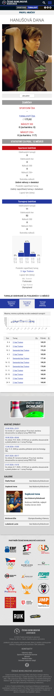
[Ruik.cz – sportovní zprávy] (18, 616)
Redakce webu (27, 658)
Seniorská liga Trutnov (21, 350)
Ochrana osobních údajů (27, 660)
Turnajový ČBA (27, 116)
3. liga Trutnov (27, 271)
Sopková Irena (32, 494)
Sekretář (27, 656)
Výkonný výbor (27, 653)
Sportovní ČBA (27, 108)
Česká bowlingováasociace (31, 631)
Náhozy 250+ (27, 132)
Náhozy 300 (27, 124)
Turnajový (32, 7)
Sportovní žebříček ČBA (11, 304)
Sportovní (21, 7)
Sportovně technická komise (27, 654)
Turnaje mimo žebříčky (42, 304)
